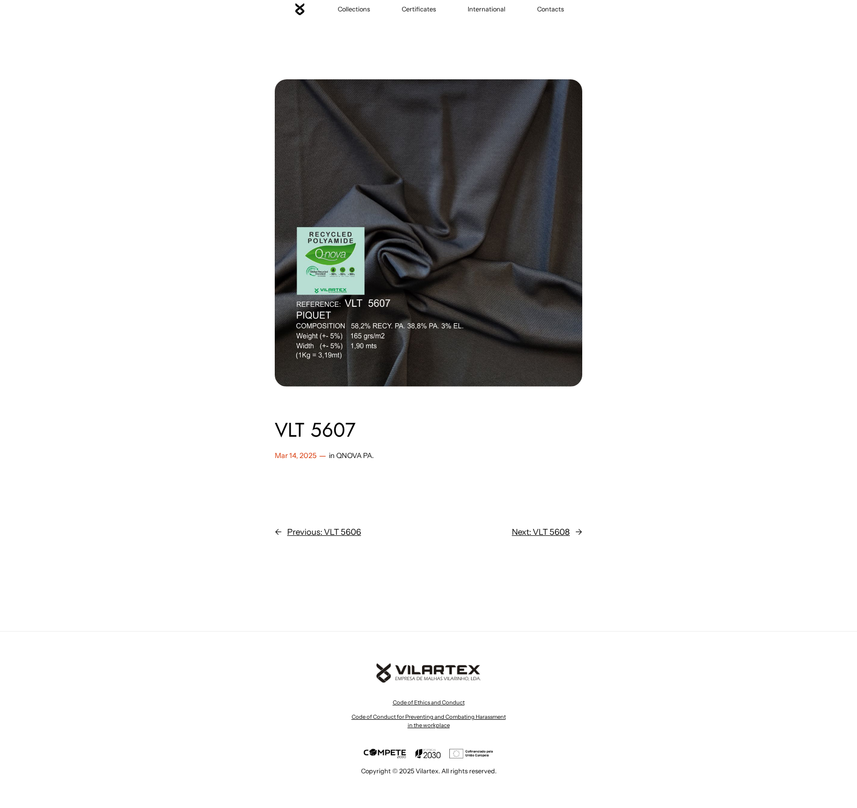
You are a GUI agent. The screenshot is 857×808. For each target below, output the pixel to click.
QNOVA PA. (355, 455)
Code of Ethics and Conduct (429, 702)
